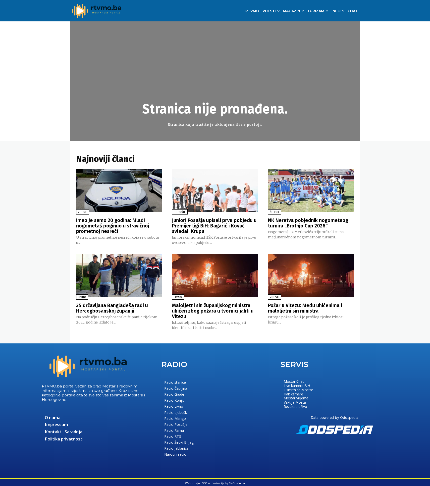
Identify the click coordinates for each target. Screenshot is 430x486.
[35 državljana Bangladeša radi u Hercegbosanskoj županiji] (119, 275)
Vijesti (83, 212)
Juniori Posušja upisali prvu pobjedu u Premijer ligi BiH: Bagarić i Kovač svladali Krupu (214, 225)
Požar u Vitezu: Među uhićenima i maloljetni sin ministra (305, 308)
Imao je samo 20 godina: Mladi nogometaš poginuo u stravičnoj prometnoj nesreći (112, 225)
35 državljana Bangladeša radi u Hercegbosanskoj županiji (112, 308)
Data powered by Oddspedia (334, 417)
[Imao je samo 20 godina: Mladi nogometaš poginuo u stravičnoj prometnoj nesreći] (119, 190)
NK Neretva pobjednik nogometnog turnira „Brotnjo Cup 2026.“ (308, 223)
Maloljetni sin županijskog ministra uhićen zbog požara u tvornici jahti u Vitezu (213, 310)
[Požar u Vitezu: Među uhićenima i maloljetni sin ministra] (311, 275)
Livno (82, 297)
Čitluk (274, 212)
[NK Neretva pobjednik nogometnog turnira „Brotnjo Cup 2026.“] (311, 190)
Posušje (180, 212)
